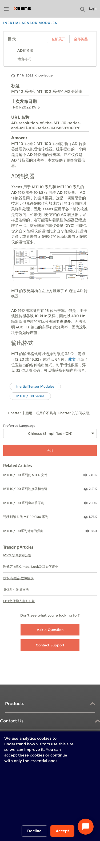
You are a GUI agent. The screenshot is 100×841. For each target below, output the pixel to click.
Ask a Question (50, 629)
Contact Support (50, 645)
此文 (72, 359)
